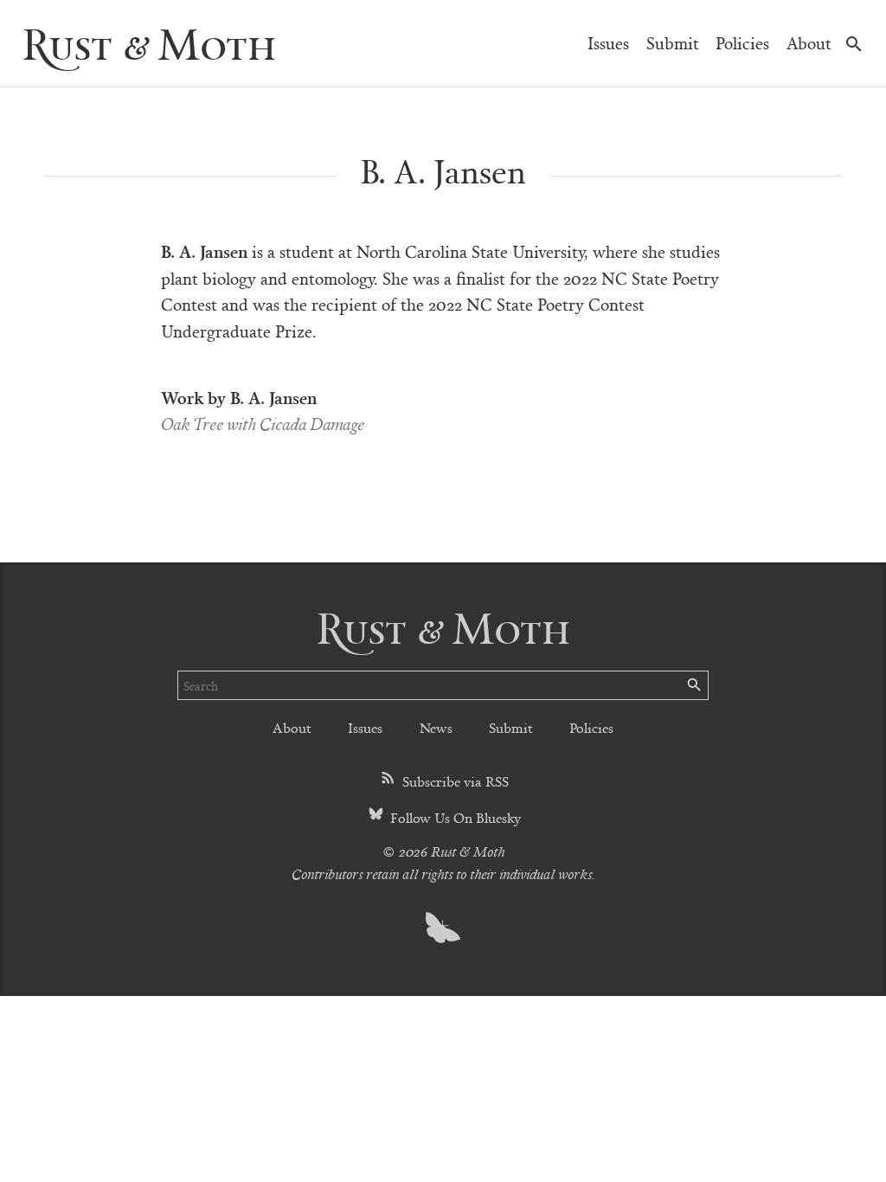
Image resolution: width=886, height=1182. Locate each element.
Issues (608, 43)
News (436, 727)
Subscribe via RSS (454, 781)
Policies (742, 43)
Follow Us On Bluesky (454, 817)
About (808, 43)
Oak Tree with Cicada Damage (262, 423)
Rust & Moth (149, 43)
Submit (672, 43)
